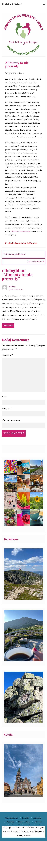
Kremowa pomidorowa (15, 254)
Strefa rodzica (24, 822)
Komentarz (7, 355)
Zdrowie (38, 822)
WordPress (26, 831)
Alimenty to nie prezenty (20, 231)
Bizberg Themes (24, 835)
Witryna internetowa (11, 420)
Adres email (7, 408)
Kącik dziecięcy (11, 818)
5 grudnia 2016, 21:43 (15, 290)
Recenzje (10, 822)
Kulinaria (37, 818)
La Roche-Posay (34, 262)
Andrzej (12, 286)
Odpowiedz (8, 326)
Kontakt (25, 818)
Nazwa (5, 397)
